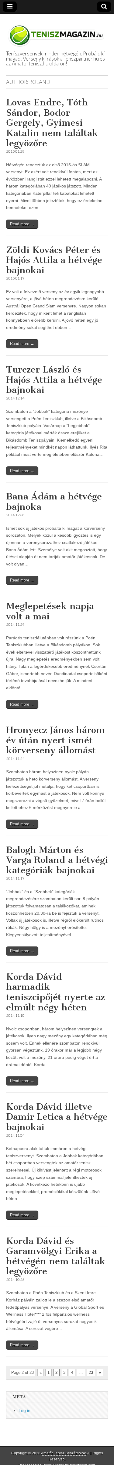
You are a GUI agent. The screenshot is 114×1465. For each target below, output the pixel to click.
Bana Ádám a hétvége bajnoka (54, 501)
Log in (24, 1410)
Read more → (22, 224)
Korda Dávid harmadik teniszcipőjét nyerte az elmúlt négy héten (55, 992)
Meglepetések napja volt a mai (50, 611)
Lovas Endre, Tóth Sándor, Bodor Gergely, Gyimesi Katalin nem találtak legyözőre (52, 122)
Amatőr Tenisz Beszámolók (63, 1453)
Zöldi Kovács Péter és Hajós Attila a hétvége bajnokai (54, 260)
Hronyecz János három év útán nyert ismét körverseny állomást (55, 740)
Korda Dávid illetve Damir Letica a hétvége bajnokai (57, 1116)
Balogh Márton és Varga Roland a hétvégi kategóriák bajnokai (57, 860)
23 (91, 1372)
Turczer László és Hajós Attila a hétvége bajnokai (54, 379)
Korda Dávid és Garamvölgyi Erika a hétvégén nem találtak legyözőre (55, 1256)
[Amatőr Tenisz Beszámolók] (57, 32)
